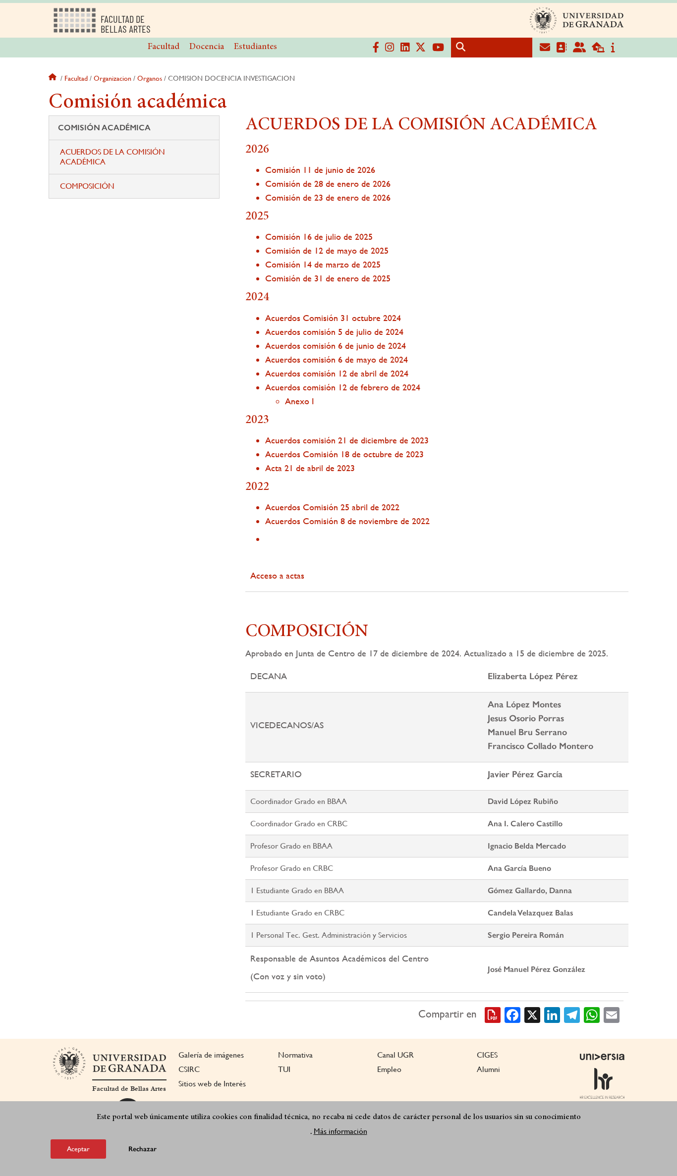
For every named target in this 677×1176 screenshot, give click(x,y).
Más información (340, 1130)
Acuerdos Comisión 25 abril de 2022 (332, 507)
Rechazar (142, 1148)
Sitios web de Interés (212, 1083)
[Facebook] (512, 1014)
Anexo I (299, 401)
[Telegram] (572, 1014)
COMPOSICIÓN (87, 186)
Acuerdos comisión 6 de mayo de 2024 (336, 359)
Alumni (488, 1069)
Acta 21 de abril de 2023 (310, 468)
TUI (284, 1069)
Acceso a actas (277, 575)
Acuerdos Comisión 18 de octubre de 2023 (344, 454)
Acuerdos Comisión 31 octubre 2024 (333, 318)
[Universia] (602, 1057)
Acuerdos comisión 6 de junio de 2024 (335, 345)
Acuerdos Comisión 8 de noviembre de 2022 (347, 521)
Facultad (163, 47)
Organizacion (112, 78)
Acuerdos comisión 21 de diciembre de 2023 (347, 440)
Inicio (53, 78)
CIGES (487, 1055)
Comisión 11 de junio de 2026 (320, 169)
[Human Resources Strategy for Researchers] (602, 1083)
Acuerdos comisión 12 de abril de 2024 (336, 373)
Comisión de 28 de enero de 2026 (328, 183)
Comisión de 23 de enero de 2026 (328, 197)
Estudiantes (255, 47)
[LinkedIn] (552, 1014)
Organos (149, 78)
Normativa (295, 1055)
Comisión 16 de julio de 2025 (319, 236)
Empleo (389, 1069)
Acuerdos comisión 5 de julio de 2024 (334, 331)
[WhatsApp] (592, 1014)
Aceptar (78, 1148)
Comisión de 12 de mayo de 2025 (327, 250)
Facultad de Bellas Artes (129, 1089)
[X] (532, 1014)
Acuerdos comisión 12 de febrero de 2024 (342, 387)
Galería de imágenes (211, 1055)
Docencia (206, 47)
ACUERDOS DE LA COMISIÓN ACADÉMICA (112, 156)
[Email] (612, 1014)
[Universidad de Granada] (576, 20)
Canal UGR (395, 1055)
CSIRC (189, 1069)
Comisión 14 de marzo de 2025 (323, 264)
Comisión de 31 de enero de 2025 (328, 278)
